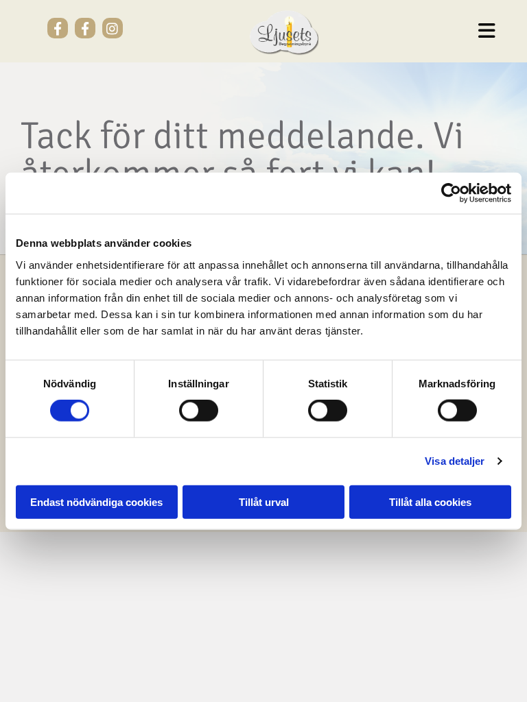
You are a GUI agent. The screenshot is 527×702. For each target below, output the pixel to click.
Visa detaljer (454, 461)
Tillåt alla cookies (430, 501)
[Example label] (57, 28)
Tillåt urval (264, 501)
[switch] (198, 411)
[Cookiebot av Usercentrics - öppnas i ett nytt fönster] (451, 193)
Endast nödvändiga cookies (96, 501)
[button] (425, 31)
